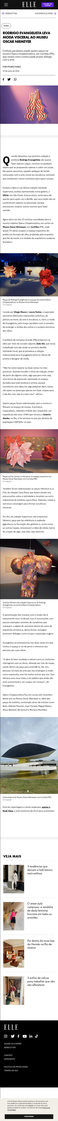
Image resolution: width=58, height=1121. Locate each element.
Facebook (19, 1036)
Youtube (25, 1036)
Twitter (13, 1036)
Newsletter (11, 13)
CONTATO (8, 1055)
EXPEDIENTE (9, 1059)
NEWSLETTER (10, 1047)
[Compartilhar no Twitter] (9, 79)
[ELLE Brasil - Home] (29, 6)
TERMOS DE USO (11, 1070)
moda (6, 26)
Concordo (29, 1116)
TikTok (37, 1036)
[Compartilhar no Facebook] (3, 79)
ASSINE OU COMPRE (48, 4)
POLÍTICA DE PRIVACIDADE (16, 1067)
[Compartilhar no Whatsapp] (15, 79)
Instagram (7, 1036)
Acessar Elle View (44, 13)
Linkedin (31, 1036)
